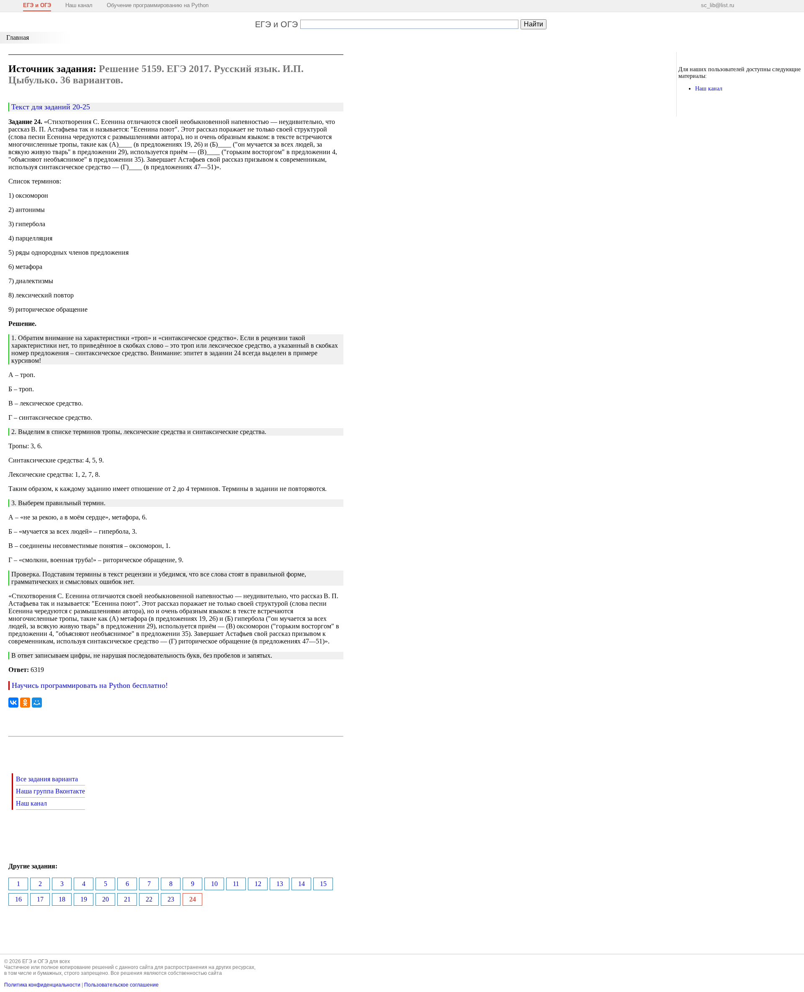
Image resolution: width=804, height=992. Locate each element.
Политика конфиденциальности (42, 985)
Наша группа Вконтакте (50, 791)
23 (171, 899)
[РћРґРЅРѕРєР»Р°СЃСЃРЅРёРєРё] (25, 703)
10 (214, 883)
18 (62, 899)
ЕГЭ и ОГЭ (276, 24)
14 (301, 883)
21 (127, 899)
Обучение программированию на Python (158, 5)
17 (40, 899)
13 (279, 883)
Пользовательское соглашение (121, 985)
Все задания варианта (47, 779)
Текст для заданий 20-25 (50, 107)
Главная (17, 37)
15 (323, 883)
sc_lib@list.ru (717, 5)
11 (236, 883)
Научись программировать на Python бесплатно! (90, 685)
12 (258, 883)
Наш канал (79, 5)
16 (18, 899)
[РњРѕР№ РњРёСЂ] (37, 703)
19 (83, 899)
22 (149, 899)
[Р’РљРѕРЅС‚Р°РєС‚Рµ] (13, 703)
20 (105, 899)
